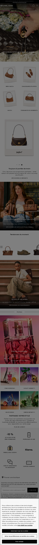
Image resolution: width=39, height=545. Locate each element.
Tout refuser (19, 541)
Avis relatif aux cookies (25, 525)
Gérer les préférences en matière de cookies (19, 536)
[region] (19, 521)
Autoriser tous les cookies (19, 531)
